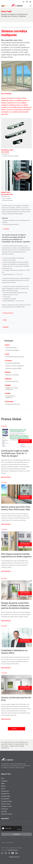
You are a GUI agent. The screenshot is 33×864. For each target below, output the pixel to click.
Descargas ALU (5, 791)
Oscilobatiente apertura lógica (14, 356)
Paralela (7, 393)
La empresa (4, 781)
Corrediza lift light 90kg (12, 363)
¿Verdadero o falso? (6, 806)
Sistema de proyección (12, 404)
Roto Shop (4, 811)
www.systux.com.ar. (13, 850)
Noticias (3, 786)
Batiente (8, 372)
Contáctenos (4, 809)
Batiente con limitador (12, 375)
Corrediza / (11, 27)
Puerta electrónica (11, 347)
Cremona (6, 229)
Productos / (4, 27)
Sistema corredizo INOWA (13, 368)
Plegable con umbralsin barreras (11, 388)
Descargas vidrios (5, 796)
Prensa (3, 788)
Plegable (8, 385)
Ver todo (14, 728)
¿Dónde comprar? (5, 804)
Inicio (2, 778)
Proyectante (9, 401)
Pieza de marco (8, 313)
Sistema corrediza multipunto (23, 27)
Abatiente (8, 379)
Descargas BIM (5, 798)
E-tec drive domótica (11, 381)
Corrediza (8, 360)
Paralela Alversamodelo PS (10, 396)
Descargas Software (6, 801)
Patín (5, 320)
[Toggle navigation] (30, 5)
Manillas (6, 327)
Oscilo (7, 354)
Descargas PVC (5, 793)
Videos (3, 783)
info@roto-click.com (14, 857)
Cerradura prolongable (12, 350)
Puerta (7, 345)
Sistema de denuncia (6, 814)
